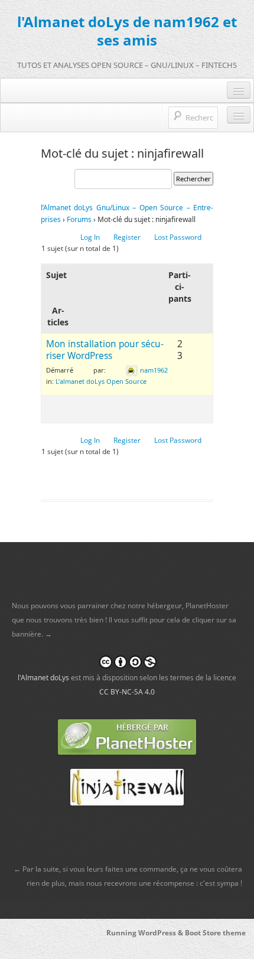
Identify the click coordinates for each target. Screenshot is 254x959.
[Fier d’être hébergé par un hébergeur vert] (127, 736)
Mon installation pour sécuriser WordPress (105, 350)
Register (127, 237)
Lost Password (177, 237)
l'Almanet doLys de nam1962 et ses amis (127, 31)
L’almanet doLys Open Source (101, 381)
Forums (79, 219)
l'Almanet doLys (43, 678)
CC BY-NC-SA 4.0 (127, 692)
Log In (90, 237)
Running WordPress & (145, 933)
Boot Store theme (215, 933)
